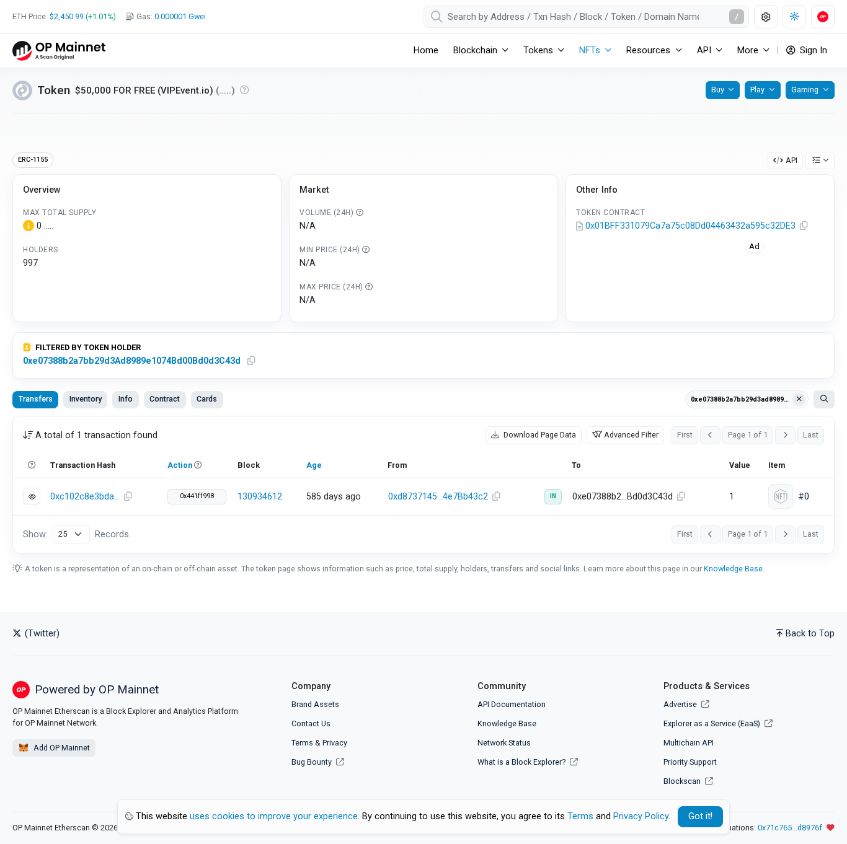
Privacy (334, 742)
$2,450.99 (67, 16)
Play (757, 89)
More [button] (747, 50)
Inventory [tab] (85, 398)
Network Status (504, 742)
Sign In (812, 50)
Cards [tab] (207, 398)
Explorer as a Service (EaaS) (712, 723)
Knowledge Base (733, 568)
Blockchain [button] (475, 50)
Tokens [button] (538, 50)
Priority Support (690, 762)
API (791, 160)
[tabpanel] (423, 484)
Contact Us (310, 723)
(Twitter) (41, 633)
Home (426, 50)
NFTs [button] (589, 50)
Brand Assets (315, 704)
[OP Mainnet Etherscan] (58, 50)
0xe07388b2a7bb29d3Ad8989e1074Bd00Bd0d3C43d (132, 361)
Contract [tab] (164, 398)
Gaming (804, 89)
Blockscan (683, 781)
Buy (717, 89)
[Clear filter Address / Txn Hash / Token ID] (799, 400)
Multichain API (688, 742)
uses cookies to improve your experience (274, 816)
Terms (302, 742)
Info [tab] (125, 398)
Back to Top (810, 633)
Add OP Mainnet (61, 747)
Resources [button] (648, 50)
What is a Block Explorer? (522, 762)
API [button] (704, 50)
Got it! (700, 816)
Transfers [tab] (36, 398)
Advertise (681, 704)
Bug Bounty (311, 762)
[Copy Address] (803, 226)
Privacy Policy (640, 816)
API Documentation (511, 704)
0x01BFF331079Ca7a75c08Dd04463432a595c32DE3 (690, 226)
